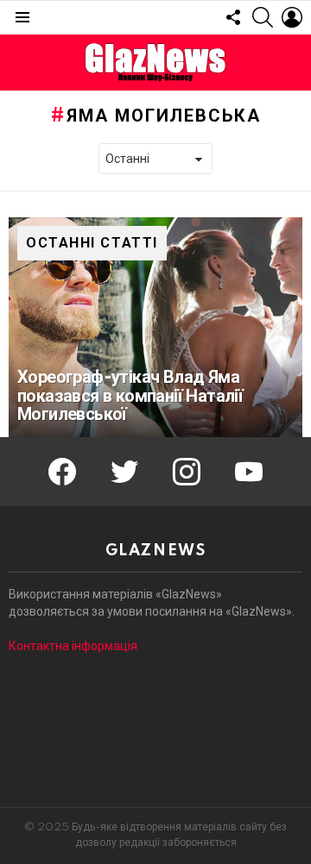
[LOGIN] (292, 17)
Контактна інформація (73, 646)
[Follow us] (233, 17)
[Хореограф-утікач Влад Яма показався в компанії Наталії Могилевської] (155, 327)
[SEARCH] (262, 17)
